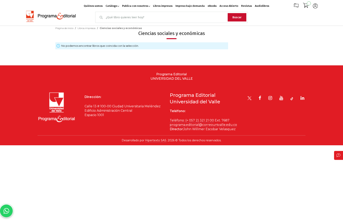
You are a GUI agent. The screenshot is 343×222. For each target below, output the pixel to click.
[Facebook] (260, 98)
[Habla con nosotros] (6, 211)
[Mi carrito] (306, 6)
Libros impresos (87, 28)
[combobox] (171, 17)
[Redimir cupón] (296, 7)
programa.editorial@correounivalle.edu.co (203, 125)
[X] (249, 98)
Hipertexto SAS (155, 140)
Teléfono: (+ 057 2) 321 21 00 (192, 120)
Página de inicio (64, 28)
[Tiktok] (291, 98)
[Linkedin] (302, 98)
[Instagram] (270, 98)
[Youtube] (281, 98)
